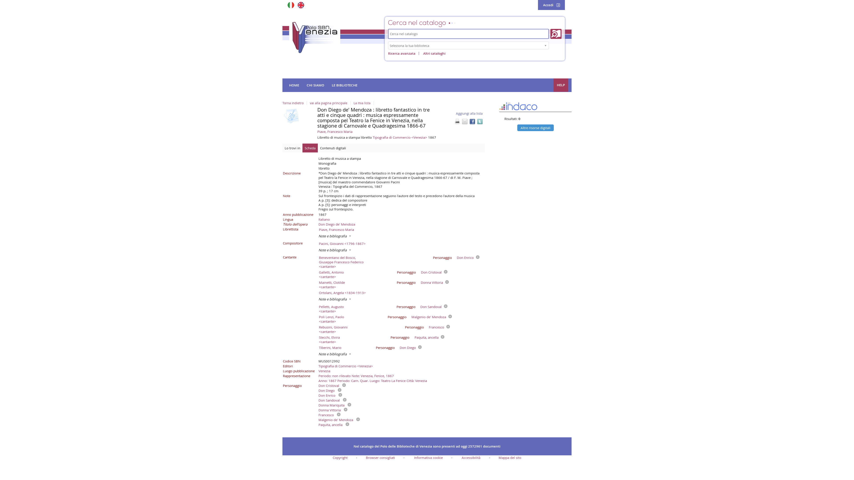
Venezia (324, 371)
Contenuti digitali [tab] (333, 148)
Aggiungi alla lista (469, 113)
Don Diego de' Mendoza (336, 224)
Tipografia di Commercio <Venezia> (400, 137)
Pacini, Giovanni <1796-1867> (342, 243)
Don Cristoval (431, 272)
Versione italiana (291, 5)
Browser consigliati (380, 457)
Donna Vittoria (432, 282)
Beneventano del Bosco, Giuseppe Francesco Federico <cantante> (341, 262)
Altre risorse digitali (535, 128)
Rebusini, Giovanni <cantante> (333, 329)
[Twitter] (480, 121)
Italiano (324, 219)
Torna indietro (293, 103)
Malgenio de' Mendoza (428, 317)
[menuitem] (294, 85)
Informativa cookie (428, 457)
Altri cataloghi (434, 53)
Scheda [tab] (310, 148)
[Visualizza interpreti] (476, 257)
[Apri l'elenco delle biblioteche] (545, 45)
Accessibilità (471, 457)
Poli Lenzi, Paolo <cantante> (331, 319)
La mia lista (362, 103)
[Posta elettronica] (464, 121)
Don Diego (408, 347)
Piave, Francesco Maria (334, 131)
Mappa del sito (510, 457)
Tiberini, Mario (330, 347)
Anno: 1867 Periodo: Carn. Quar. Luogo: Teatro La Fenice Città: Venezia (372, 380)
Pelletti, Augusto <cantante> (331, 308)
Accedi (548, 5)
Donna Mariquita (331, 405)
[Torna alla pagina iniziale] (314, 37)
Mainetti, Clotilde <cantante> (332, 284)
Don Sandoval (431, 306)
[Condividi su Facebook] (472, 121)
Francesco (436, 327)
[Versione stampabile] (457, 121)
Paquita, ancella (427, 337)
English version (301, 5)
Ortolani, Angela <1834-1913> (342, 292)
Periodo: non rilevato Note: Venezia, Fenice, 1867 (356, 376)
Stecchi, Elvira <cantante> (329, 339)
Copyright (340, 457)
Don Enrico (465, 257)
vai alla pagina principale (328, 103)
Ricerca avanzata (401, 53)
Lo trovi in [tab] (292, 148)
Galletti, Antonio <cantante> (331, 274)
